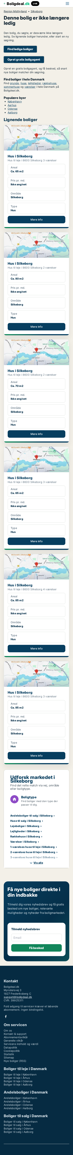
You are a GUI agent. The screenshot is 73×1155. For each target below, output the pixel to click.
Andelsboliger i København (20, 1097)
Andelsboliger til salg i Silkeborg (31, 815)
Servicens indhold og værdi (21, 1043)
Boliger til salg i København (21, 1121)
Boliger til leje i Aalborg (18, 1084)
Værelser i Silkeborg (23, 841)
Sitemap (9, 1057)
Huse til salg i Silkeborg (25, 820)
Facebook (6, 1016)
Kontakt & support (15, 1033)
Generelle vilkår (13, 1040)
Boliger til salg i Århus (17, 1125)
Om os (8, 1030)
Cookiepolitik (12, 1050)
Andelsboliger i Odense (18, 1104)
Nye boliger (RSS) (15, 1060)
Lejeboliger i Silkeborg (24, 826)
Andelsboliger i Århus (17, 1101)
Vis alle (38, 862)
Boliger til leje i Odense (18, 1081)
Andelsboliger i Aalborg (18, 1108)
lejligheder (34, 83)
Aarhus (12, 105)
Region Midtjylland (15, 11)
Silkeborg (37, 11)
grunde (14, 83)
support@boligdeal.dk (18, 997)
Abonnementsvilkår (16, 1037)
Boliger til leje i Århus (17, 1077)
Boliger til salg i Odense (18, 1128)
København (15, 101)
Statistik (9, 1054)
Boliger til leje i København (20, 1074)
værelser (30, 86)
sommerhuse (12, 86)
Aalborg (12, 112)
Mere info (36, 219)
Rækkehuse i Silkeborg (25, 836)
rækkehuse (49, 83)
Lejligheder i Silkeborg (25, 831)
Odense (12, 108)
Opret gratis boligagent (23, 59)
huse (24, 83)
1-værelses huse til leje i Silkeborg (32, 846)
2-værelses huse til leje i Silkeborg (32, 852)
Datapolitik (10, 1047)
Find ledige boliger (20, 49)
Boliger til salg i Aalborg (18, 1131)
